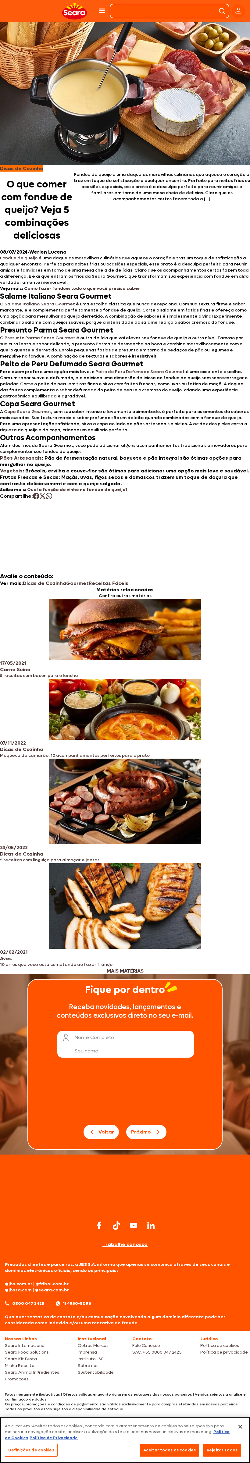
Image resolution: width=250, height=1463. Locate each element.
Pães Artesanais (21, 458)
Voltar (106, 1132)
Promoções (17, 1379)
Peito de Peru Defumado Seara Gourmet (140, 372)
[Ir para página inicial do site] (125, 1207)
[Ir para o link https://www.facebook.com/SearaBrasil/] (99, 1225)
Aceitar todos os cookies (169, 1450)
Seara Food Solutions (27, 1352)
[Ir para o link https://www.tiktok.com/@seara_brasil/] (116, 1225)
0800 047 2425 (28, 1303)
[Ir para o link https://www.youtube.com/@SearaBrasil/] (133, 1225)
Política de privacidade (224, 1352)
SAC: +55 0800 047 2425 (157, 1352)
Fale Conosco (146, 1345)
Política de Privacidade (54, 1437)
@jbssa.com (18, 1290)
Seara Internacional (25, 1345)
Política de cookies (219, 1345)
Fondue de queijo (19, 258)
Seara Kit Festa (21, 1359)
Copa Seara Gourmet (27, 412)
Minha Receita (19, 1366)
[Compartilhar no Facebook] (36, 496)
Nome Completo (94, 1037)
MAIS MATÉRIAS (125, 971)
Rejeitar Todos (222, 1450)
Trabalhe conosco (125, 1244)
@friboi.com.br (52, 1284)
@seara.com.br (52, 1290)
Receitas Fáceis (108, 583)
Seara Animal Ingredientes (32, 1372)
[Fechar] (240, 1426)
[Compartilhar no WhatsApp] (49, 496)
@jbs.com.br (18, 1284)
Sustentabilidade (96, 1372)
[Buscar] (222, 11)
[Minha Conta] (238, 11)
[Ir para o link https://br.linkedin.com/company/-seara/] (151, 1225)
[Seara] (74, 11)
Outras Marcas (93, 1345)
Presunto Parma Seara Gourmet (40, 338)
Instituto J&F (90, 1359)
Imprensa (87, 1352)
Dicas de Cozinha (44, 583)
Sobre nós (88, 1366)
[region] (125, 1440)
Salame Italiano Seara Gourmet (39, 304)
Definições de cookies (31, 1450)
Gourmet (77, 583)
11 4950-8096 (77, 1303)
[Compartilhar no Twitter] (42, 496)
